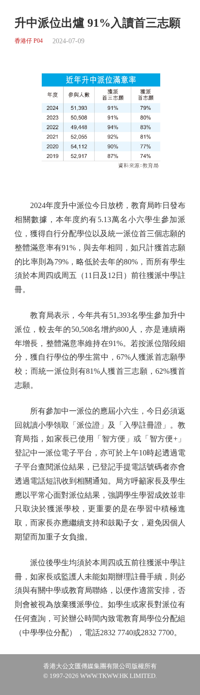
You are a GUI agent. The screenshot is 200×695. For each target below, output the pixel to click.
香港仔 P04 (29, 41)
